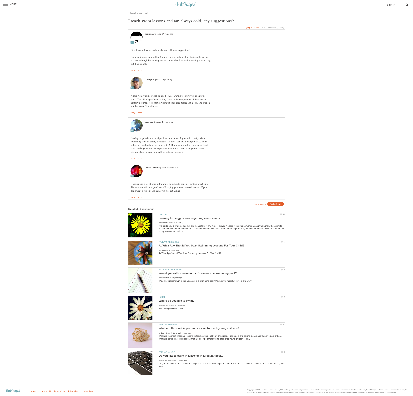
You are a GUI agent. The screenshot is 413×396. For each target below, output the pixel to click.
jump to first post (260, 204)
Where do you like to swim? (176, 300)
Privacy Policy (74, 391)
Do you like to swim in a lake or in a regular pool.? (191, 355)
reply (133, 70)
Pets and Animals (167, 352)
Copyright (46, 391)
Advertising (88, 391)
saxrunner (150, 34)
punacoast (150, 122)
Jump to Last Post (253, 28)
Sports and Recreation (170, 270)
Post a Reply (275, 204)
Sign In (391, 4)
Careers (163, 214)
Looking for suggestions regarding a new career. (190, 218)
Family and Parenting (169, 242)
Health (162, 297)
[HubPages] (185, 5)
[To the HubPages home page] (13, 391)
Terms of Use (59, 391)
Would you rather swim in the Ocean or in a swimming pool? (198, 273)
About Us (35, 391)
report (140, 70)
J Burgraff (149, 80)
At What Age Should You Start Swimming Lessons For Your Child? (201, 245)
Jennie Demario (152, 168)
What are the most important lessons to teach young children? (199, 328)
